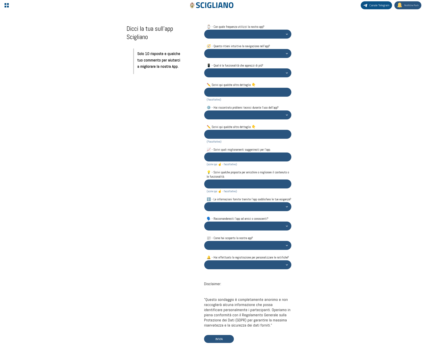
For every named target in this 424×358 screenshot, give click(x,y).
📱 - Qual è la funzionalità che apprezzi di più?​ (235, 65)
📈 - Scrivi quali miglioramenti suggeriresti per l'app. (239, 149)
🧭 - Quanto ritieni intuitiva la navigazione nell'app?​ (238, 46)
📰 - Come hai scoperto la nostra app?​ (230, 238)
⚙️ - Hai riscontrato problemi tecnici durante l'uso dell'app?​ (243, 107)
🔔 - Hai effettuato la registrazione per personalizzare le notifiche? (248, 257)
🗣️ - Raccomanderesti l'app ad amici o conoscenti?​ (237, 218)
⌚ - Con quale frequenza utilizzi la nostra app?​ (235, 27)
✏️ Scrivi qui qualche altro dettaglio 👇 (231, 85)
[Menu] (7, 5)
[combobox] (245, 34)
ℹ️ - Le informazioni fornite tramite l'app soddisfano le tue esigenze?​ (249, 199)
